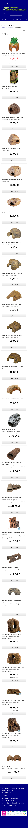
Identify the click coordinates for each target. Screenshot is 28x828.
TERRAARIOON (9, 27)
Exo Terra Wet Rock (8, 429)
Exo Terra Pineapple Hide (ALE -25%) (13, 53)
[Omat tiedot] (7, 3)
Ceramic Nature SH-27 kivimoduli (13, 700)
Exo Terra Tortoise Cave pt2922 (12, 398)
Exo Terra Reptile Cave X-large (12, 335)
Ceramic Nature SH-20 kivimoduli (13, 634)
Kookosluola (6, 766)
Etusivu (4, 19)
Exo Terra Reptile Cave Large (11, 304)
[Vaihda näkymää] (24, 31)
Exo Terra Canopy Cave (9, 86)
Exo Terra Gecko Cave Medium (12, 179)
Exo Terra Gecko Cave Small (11, 148)
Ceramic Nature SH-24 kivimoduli (13, 667)
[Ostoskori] (20, 3)
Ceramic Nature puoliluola (11, 567)
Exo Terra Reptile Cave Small (11, 242)
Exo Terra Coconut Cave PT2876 (12, 117)
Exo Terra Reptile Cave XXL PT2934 (13, 367)
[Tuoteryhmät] (4, 14)
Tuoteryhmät (16, 19)
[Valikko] (26, 19)
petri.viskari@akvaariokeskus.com (14, 803)
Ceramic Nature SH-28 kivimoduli (13, 733)
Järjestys (6, 34)
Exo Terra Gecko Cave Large (11, 211)
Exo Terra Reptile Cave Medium (12, 273)
